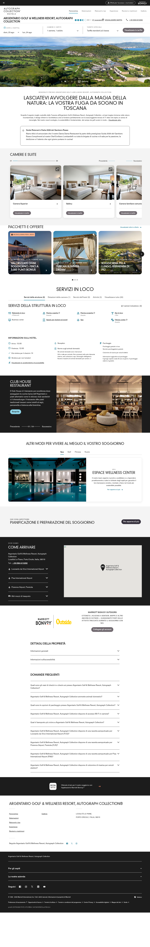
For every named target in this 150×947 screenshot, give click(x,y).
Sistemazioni (86, 11)
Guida (126, 902)
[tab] (34, 297)
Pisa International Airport (21, 578)
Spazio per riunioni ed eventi (56, 320)
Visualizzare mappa (113, 20)
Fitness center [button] (120, 320)
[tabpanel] (75, 404)
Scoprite (15, 411)
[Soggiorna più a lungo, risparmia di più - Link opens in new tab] (120, 252)
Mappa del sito (116, 902)
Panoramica (73, 11)
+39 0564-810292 (136, 20)
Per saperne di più (113, 489)
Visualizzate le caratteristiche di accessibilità (27, 363)
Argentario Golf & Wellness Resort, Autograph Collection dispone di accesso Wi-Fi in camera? (69, 714)
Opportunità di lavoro (35, 902)
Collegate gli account (102, 629)
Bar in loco (119, 313)
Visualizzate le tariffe (22, 213)
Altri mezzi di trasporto (20, 596)
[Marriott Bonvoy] (141, 2)
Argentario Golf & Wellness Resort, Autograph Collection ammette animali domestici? (66, 696)
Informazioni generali (39, 651)
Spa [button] (82, 320)
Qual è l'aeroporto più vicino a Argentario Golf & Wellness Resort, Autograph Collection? (67, 722)
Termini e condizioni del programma (69, 902)
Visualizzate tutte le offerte (129, 227)
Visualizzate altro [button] (115, 120)
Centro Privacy (88, 902)
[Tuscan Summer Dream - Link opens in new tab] (75, 252)
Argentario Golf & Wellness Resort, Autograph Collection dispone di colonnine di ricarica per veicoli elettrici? (72, 766)
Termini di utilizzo (50, 902)
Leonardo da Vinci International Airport (27, 569)
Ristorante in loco (18, 313)
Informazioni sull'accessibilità (42, 659)
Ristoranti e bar (100, 11)
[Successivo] (141, 254)
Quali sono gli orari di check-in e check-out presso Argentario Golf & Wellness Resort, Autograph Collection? (70, 686)
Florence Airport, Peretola (22, 587)
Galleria (143, 11)
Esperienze (114, 11)
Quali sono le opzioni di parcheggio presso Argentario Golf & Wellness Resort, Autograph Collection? (72, 705)
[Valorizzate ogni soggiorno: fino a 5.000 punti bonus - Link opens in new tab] (29, 252)
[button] (120, 3)
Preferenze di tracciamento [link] (17, 902)
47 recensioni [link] (97, 20)
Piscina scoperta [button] (87, 313)
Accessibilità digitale (102, 902)
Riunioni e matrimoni (129, 11)
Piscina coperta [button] (52, 313)
